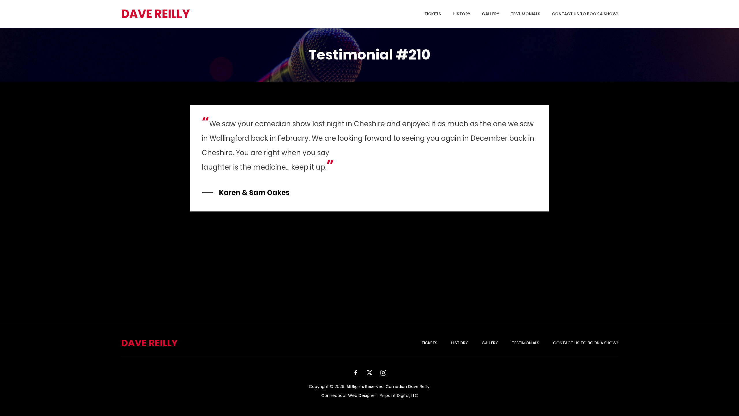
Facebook (356, 373)
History (461, 14)
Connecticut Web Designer (348, 395)
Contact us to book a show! (585, 14)
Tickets (432, 14)
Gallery (490, 14)
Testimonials (525, 14)
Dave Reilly (155, 14)
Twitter (369, 373)
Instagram (383, 373)
